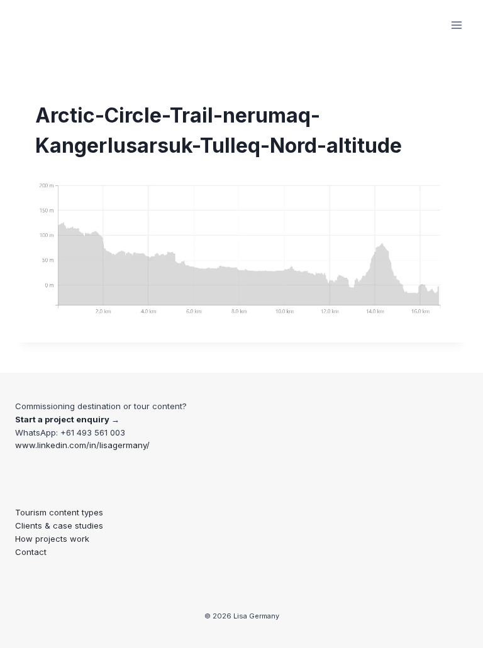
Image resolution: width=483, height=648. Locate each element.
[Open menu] (456, 25)
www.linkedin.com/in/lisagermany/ (82, 445)
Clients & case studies (59, 525)
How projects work (52, 539)
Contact (31, 552)
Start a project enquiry (62, 419)
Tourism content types (59, 512)
